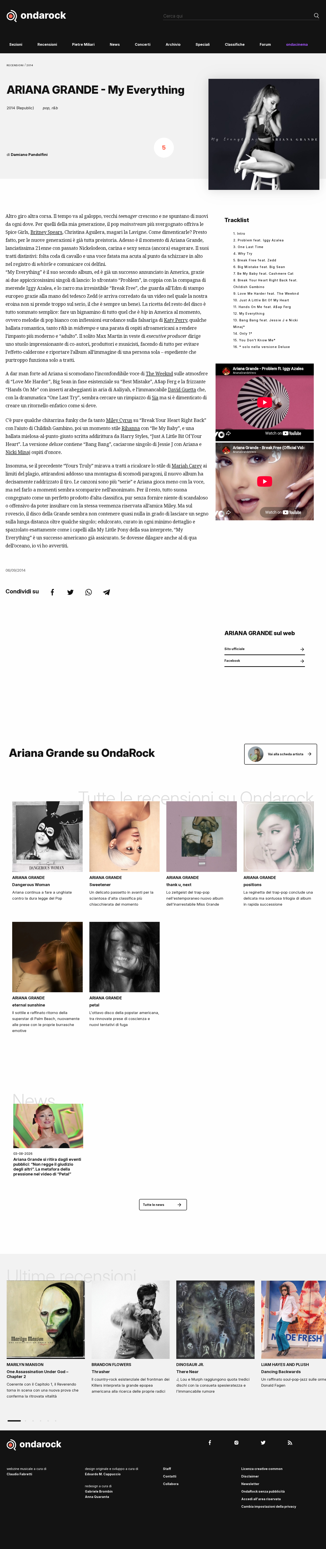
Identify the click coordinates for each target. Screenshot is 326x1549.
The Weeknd (159, 373)
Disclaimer (250, 1476)
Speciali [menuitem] (203, 44)
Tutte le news (153, 1205)
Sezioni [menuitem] (15, 44)
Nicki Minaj (18, 452)
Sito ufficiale (234, 649)
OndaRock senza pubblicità (263, 1491)
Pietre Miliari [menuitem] (83, 44)
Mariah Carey (187, 466)
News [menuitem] (115, 44)
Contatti (169, 1476)
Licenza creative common (262, 1469)
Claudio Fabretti (19, 1474)
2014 (29, 65)
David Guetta (182, 389)
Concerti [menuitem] (142, 44)
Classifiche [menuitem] (235, 44)
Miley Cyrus (119, 420)
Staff (167, 1469)
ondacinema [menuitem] (297, 44)
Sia (155, 397)
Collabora (171, 1484)
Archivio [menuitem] (173, 44)
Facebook (232, 660)
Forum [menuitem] (265, 44)
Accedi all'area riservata (261, 1499)
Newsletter (250, 1484)
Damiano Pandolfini (29, 154)
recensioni (16, 65)
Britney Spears (46, 232)
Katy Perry (175, 320)
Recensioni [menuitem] (47, 44)
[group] (46, 1341)
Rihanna (131, 428)
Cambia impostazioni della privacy (268, 1506)
